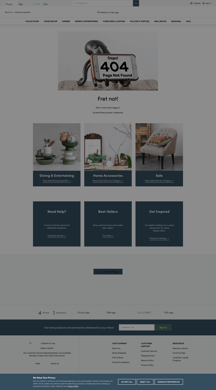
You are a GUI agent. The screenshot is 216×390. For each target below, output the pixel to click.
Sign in (208, 3)
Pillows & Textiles (139, 21)
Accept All (126, 381)
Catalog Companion (22, 12)
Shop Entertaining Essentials (55, 180)
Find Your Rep (179, 352)
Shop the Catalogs (158, 238)
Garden (66, 21)
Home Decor (50, 21)
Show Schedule (119, 352)
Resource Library (180, 348)
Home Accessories (108, 175)
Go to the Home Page (108, 271)
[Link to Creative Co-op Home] (47, 343)
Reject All (145, 381)
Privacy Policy (147, 365)
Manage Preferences (169, 381)
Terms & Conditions (121, 362)
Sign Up (163, 327)
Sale (188, 21)
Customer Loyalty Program (180, 359)
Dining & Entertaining (86, 21)
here (115, 107)
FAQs (38, 363)
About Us (8, 12)
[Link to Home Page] (108, 11)
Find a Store (117, 357)
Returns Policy (147, 360)
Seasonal (176, 21)
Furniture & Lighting (114, 21)
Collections (32, 21)
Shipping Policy (148, 355)
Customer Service (56, 235)
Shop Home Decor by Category (107, 180)
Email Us (55, 363)
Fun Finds (106, 235)
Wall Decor (160, 21)
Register (197, 3)
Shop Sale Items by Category (158, 180)
